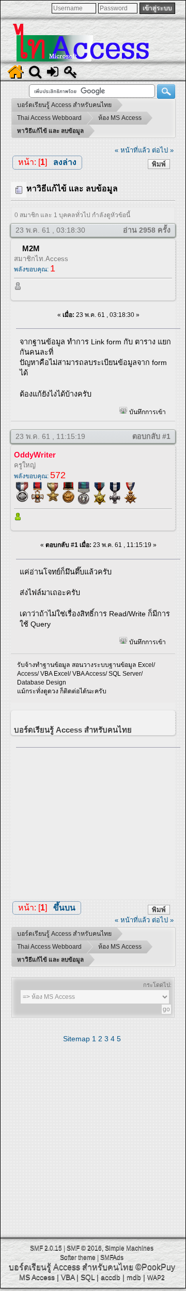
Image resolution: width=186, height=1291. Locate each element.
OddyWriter (35, 454)
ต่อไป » (163, 150)
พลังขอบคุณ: (34, 269)
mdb (134, 1277)
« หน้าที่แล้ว (132, 150)
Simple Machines (129, 1248)
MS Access (37, 1277)
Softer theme (78, 1257)
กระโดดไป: (157, 985)
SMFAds (111, 1257)
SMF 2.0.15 (46, 1248)
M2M (31, 248)
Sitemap (76, 1039)
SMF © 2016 (84, 1248)
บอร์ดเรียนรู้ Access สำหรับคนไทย (71, 1267)
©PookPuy (155, 1267)
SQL (88, 1277)
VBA (67, 1277)
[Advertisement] (98, 821)
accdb (110, 1277)
